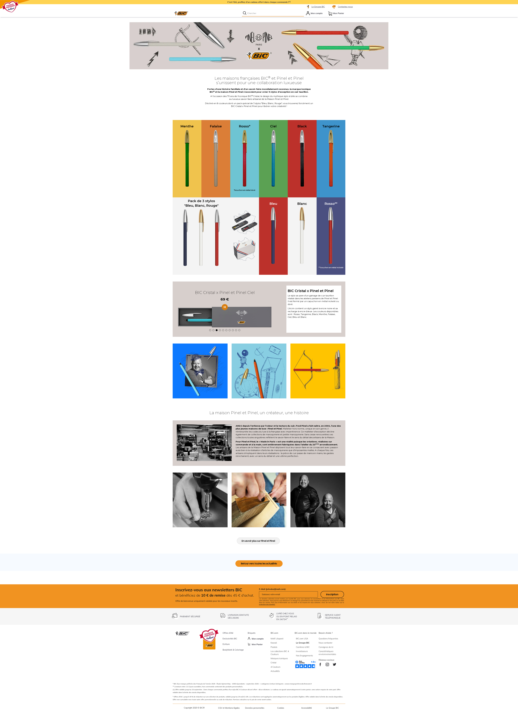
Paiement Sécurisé (190, 616)
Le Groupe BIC (318, 6)
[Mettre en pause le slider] (225, 307)
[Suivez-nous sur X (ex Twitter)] (334, 663)
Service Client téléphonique (333, 616)
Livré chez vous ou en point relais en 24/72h (286, 616)
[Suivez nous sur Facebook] (320, 663)
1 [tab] (210, 330)
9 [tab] (236, 330)
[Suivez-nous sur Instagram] (327, 663)
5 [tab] (223, 330)
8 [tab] (233, 330)
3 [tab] (217, 330)
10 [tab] (239, 330)
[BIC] (181, 13)
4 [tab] (220, 330)
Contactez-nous (345, 6)
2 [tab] (213, 330)
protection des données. (267, 604)
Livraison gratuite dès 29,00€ (238, 616)
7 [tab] (230, 330)
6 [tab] (226, 330)
